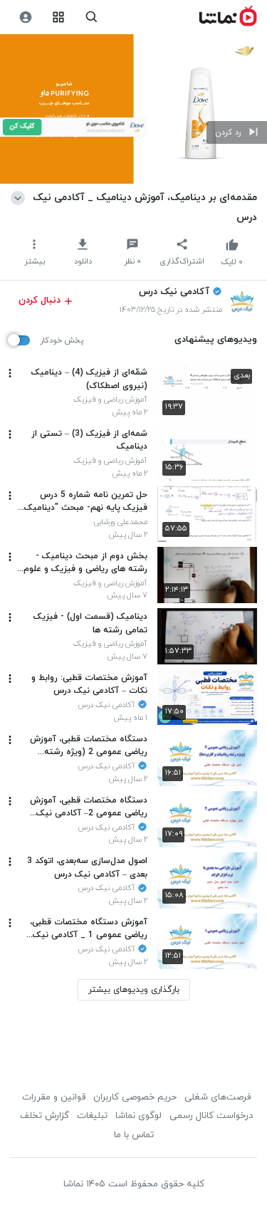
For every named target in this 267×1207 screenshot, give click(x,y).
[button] (236, 132)
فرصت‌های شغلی (217, 1097)
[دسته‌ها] (58, 17)
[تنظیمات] (25, 17)
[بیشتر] (10, 373)
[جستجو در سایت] (91, 17)
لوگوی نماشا (138, 1115)
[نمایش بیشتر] (20, 197)
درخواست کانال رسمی (211, 1115)
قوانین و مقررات (53, 1097)
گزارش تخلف (44, 1115)
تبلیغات (92, 1115)
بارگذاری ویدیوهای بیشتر (133, 989)
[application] (133, 109)
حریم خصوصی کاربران (135, 1097)
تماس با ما (134, 1135)
